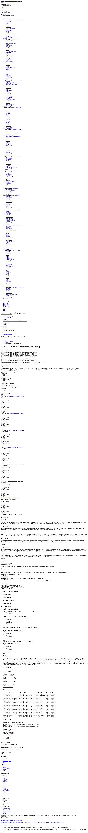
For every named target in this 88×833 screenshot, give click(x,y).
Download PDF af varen (8, 687)
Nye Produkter (6, 306)
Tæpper (7, 149)
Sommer (7, 73)
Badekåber (8, 134)
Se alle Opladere (9, 58)
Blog (4, 309)
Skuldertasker (8, 245)
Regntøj (7, 271)
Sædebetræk (8, 83)
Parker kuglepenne (9, 217)
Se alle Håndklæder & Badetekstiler (13, 136)
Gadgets (7, 44)
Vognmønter (8, 126)
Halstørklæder (8, 260)
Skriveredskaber (6, 209)
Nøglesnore (8, 113)
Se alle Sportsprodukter (10, 99)
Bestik (7, 138)
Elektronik (5, 38)
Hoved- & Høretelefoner (11, 51)
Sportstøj (7, 276)
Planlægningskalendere (10, 190)
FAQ (4, 310)
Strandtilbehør (8, 100)
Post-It (7, 166)
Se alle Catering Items (10, 176)
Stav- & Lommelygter (10, 295)
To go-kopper (8, 32)
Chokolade (8, 180)
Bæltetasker (8, 227)
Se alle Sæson (8, 75)
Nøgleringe (8, 119)
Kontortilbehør (9, 158)
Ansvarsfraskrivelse (7, 811)
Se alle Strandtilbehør (10, 104)
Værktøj (7, 296)
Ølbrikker (8, 173)
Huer (7, 262)
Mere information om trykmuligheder (10, 387)
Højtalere (7, 50)
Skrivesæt (8, 221)
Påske (7, 71)
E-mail (14, 338)
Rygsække (8, 243)
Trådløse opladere (9, 57)
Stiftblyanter (8, 213)
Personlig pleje (6, 194)
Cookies (4, 812)
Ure (6, 151)
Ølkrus (7, 23)
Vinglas (7, 25)
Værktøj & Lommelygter (8, 286)
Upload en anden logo (5, 364)
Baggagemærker (9, 240)
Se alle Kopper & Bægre (11, 33)
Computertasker (9, 228)
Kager (7, 177)
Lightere (7, 115)
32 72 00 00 (3, 338)
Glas (7, 22)
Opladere (7, 53)
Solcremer (8, 203)
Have (7, 89)
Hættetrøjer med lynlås (10, 259)
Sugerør (7, 144)
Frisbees (7, 85)
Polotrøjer (8, 268)
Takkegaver (8, 76)
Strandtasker (8, 247)
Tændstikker (8, 124)
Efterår (7, 69)
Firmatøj (7, 257)
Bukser (7, 256)
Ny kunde (5, 323)
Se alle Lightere (9, 118)
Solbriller (7, 275)
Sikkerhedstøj (8, 272)
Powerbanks (8, 59)
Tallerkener (8, 150)
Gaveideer (8, 65)
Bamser (7, 109)
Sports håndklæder (9, 135)
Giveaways (8, 112)
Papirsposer (8, 236)
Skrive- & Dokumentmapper (11, 167)
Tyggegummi (8, 183)
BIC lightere (8, 116)
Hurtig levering (6, 304)
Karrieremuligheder (7, 761)
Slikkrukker (8, 182)
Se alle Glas (8, 27)
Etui (6, 157)
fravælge (15, 829)
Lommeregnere (9, 161)
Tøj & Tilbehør (6, 249)
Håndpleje (8, 198)
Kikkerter (8, 91)
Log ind (5, 319)
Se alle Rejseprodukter (10, 241)
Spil (6, 120)
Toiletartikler (8, 204)
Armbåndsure (8, 253)
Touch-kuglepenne (9, 218)
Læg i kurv (3, 575)
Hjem (4, 340)
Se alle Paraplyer (9, 96)
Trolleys (7, 242)
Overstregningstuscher (10, 220)
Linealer (7, 160)
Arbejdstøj (8, 251)
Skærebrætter (8, 143)
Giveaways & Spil (7, 106)
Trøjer (7, 279)
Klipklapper (8, 267)
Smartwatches (8, 46)
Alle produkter (6, 298)
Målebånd (8, 290)
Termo (7, 35)
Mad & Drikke (6, 169)
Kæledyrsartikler (9, 90)
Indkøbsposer (8, 232)
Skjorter (7, 273)
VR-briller (8, 47)
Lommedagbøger (9, 191)
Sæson (7, 68)
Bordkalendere (9, 189)
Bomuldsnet (8, 226)
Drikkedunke (8, 21)
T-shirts (7, 278)
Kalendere (5, 187)
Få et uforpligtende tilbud (5, 579)
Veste (7, 282)
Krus (7, 29)
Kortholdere (8, 159)
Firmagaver (5, 62)
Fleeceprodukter (9, 258)
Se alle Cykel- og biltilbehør (11, 84)
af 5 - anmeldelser (9, 1)
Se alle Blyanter (9, 214)
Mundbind (8, 196)
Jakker (7, 263)
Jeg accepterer (3, 831)
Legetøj (7, 114)
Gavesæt (7, 66)
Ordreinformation (6, 768)
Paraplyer (8, 92)
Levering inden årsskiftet (11, 67)
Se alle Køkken (9, 145)
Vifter (7, 283)
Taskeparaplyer (9, 95)
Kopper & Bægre (9, 30)
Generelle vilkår (6, 808)
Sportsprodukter (9, 97)
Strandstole (8, 103)
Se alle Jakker (8, 265)
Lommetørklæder (9, 200)
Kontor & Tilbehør (7, 154)
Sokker (7, 274)
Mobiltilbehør (8, 52)
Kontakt (4, 769)
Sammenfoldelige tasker (10, 244)
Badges (7, 111)
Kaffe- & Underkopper (10, 28)
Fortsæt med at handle (7, 334)
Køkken (7, 137)
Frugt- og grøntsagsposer (11, 230)
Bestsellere (5, 305)
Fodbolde (8, 98)
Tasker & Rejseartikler (7, 224)
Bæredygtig (5, 303)
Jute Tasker (8, 233)
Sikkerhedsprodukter (10, 291)
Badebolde (8, 81)
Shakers (7, 31)
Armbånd (8, 252)
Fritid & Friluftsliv (7, 78)
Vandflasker (8, 36)
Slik (6, 179)
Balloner (7, 108)
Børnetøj (7, 255)
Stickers (7, 122)
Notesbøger (8, 165)
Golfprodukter (8, 86)
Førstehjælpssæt (9, 197)
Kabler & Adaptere (9, 55)
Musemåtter (8, 162)
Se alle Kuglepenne (10, 219)
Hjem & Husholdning (7, 128)
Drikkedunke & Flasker (8, 19)
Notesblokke (8, 164)
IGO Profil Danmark (7, 806)
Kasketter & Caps (9, 266)
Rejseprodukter (9, 238)
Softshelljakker (9, 264)
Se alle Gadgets (9, 48)
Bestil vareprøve (4, 577)
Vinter (7, 74)
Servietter (8, 175)
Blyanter (7, 211)
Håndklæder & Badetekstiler (11, 133)
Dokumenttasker (9, 229)
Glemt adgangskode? (7, 322)
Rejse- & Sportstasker (10, 237)
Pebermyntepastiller (10, 181)
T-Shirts (4, 780)
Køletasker (8, 234)
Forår (7, 70)
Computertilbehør (9, 40)
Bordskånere (8, 130)
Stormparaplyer (9, 93)
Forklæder (8, 131)
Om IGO (5, 758)
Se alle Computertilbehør (11, 43)
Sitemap (4, 813)
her (11, 830)
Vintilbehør (8, 152)
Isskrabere (8, 288)
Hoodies (7, 280)
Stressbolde (8, 123)
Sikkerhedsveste (9, 293)
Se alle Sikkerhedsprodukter (11, 294)
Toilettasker (8, 205)
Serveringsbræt (9, 174)
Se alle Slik (8, 184)
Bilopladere (8, 54)
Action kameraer (9, 45)
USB (7, 60)
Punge (7, 270)
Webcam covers (9, 42)
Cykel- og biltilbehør (10, 82)
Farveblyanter (8, 212)
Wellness (7, 206)
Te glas (7, 24)
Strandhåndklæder (9, 101)
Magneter (8, 147)
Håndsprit (8, 199)
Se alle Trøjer (8, 281)
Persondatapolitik (6, 809)
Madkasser (8, 141)
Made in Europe (6, 307)
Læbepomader (9, 202)
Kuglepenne (8, 215)
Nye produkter (21, 336)
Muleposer (8, 235)
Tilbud (4, 302)
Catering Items (9, 172)
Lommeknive (8, 289)
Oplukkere (8, 142)
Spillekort (8, 121)
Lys (6, 146)
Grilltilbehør (8, 88)
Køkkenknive (8, 139)
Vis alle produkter (9, 37)
